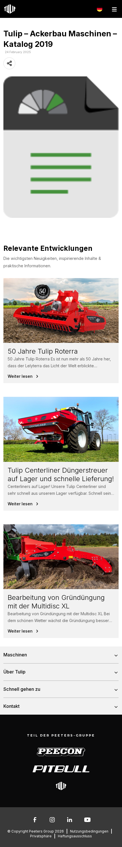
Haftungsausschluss (75, 836)
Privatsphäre (41, 836)
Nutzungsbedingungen (89, 831)
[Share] (9, 63)
